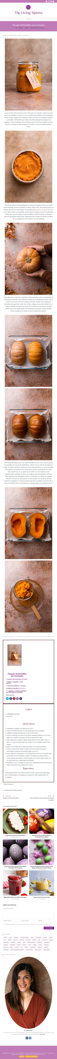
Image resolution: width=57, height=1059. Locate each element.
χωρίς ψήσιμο (46, 949)
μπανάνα (39, 942)
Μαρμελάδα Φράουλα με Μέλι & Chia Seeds (15, 897)
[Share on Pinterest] (14, 698)
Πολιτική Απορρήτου (31, 1056)
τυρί (21, 947)
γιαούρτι (15, 939)
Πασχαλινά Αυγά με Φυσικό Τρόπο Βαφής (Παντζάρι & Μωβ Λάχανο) (15, 867)
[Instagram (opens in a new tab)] (49, 1)
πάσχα (18, 944)
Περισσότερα (42, 1034)
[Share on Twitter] (7, 698)
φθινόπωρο (33, 947)
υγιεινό (26, 947)
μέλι (24, 942)
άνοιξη (45, 937)
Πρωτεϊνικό (38, 937)
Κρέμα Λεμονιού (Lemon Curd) (42, 897)
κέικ (39, 939)
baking (6, 790)
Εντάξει (22, 1056)
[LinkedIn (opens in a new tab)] (51, 1)
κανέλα (51, 939)
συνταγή (6, 947)
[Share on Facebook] (10, 698)
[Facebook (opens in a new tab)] (46, 1)
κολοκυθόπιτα (49, 209)
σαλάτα (40, 944)
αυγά (5, 939)
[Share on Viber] (17, 698)
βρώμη (9, 939)
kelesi (5, 35)
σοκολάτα (46, 944)
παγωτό (24, 944)
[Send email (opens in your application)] (53, 1)
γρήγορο (28, 939)
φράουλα (40, 947)
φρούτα (46, 947)
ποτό (29, 944)
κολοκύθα (11, 790)
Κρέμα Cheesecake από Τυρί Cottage (15, 835)
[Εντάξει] (55, 1055)
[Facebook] (27, 1038)
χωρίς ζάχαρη (38, 949)
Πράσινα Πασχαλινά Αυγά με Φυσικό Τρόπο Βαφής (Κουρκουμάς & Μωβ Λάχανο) (41, 867)
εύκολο (34, 939)
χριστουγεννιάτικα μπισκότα (17, 949)
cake (10, 937)
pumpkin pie (39, 209)
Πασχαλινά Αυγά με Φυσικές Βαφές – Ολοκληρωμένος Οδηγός (41, 836)
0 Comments (25, 35)
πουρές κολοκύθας (18, 790)
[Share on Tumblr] (20, 698)
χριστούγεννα (29, 949)
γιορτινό (22, 939)
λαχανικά (13, 942)
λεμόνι (19, 942)
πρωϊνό (34, 944)
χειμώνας (6, 949)
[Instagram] (30, 1038)
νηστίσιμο (12, 944)
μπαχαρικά (46, 942)
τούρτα (16, 947)
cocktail (16, 937)
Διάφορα (19, 35)
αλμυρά (51, 937)
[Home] (13, 27)
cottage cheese (24, 937)
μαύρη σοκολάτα (31, 942)
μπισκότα (6, 944)
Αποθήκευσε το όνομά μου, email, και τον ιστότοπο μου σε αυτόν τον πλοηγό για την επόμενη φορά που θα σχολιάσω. (27, 924)
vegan (32, 937)
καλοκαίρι (44, 939)
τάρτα (11, 947)
